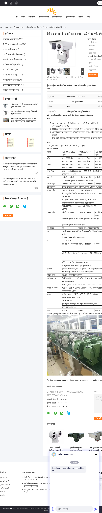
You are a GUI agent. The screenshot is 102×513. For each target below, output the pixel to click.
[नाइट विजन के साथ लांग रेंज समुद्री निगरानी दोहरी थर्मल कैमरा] (5, 113)
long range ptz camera (79, 380)
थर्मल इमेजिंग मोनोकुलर (11, 75)
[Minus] (95, 454)
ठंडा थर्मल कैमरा (9, 69)
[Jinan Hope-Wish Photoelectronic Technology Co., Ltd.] (51, 11)
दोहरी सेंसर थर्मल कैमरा (17, 27)
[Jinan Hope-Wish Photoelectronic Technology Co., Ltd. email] (6, 206)
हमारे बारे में (32, 17)
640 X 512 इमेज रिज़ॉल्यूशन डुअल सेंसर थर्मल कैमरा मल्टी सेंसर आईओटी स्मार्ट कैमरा (56, 448)
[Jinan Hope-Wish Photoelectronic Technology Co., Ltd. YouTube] (16, 3)
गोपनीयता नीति (7, 509)
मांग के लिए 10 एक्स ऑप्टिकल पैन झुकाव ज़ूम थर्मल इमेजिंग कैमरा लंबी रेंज (39, 478)
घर (16, 17)
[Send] (96, 509)
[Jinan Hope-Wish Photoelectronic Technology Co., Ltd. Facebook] (6, 3)
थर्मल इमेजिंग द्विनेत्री (10, 80)
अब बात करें (92, 75)
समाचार (81, 17)
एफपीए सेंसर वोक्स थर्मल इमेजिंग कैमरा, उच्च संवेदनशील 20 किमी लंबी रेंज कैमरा (40, 484)
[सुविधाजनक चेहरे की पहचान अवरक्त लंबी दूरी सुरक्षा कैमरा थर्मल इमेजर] (5, 105)
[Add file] (52, 509)
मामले (88, 17)
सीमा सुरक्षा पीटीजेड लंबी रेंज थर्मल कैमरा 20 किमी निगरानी (39, 491)
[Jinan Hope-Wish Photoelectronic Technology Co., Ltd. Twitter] (11, 3)
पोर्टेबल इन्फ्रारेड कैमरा (11, 90)
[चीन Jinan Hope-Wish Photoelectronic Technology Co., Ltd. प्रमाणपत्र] (10, 142)
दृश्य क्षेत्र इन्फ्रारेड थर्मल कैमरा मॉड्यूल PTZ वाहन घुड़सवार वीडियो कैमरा (76, 448)
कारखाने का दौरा (44, 17)
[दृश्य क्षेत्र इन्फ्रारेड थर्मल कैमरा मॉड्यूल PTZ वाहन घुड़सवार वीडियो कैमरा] (76, 436)
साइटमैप (2, 495)
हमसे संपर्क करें (70, 17)
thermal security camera (60, 380)
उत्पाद (23, 17)
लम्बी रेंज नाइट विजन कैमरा (12, 59)
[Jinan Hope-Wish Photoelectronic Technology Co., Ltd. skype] (26, 206)
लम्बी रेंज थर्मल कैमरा (10, 39)
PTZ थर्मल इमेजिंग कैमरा (12, 44)
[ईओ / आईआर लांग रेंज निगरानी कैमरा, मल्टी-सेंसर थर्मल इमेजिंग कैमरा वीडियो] (61, 52)
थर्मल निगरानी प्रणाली (11, 64)
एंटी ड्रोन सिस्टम (9, 49)
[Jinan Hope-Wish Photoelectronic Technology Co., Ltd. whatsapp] (13, 206)
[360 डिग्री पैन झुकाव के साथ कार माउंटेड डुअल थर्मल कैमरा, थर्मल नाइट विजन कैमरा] (5, 120)
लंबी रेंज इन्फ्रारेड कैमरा (11, 85)
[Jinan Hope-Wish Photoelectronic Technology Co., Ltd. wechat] (19, 206)
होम (1, 27)
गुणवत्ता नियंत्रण (57, 17)
